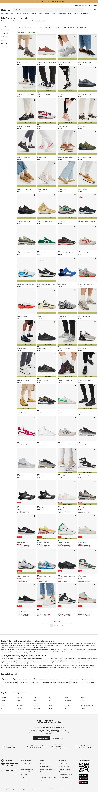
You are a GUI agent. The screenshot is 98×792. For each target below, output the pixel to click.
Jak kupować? (68, 763)
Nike (34, 700)
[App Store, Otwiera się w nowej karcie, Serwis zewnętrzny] (83, 778)
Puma (2, 708)
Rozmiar (30, 27)
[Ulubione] (91, 10)
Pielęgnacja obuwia (68, 769)
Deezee (19, 703)
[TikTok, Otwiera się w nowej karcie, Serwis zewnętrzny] (16, 765)
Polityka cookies (61, 789)
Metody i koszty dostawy (30, 763)
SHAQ (83, 708)
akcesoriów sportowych (39, 658)
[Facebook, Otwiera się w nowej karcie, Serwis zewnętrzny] (12, 765)
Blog (73, 5)
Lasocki (67, 697)
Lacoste (19, 708)
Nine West (68, 700)
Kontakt (30, 777)
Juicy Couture (69, 705)
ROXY (50, 700)
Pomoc (95, 5)
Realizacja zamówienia (30, 769)
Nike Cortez (55, 649)
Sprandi (3, 705)
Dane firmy (49, 763)
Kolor (35, 27)
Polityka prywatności (35, 789)
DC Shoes (3, 703)
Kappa (19, 700)
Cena (41, 27)
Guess (67, 708)
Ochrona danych (70, 789)
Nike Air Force (86, 645)
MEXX (51, 703)
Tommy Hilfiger (37, 703)
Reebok (51, 705)
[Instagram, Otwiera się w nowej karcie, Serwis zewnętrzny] (3, 765)
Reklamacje (30, 774)
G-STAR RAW (36, 708)
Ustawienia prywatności (23, 789)
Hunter (35, 697)
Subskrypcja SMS (68, 777)
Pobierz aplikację (80, 5)
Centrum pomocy (30, 780)
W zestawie (71, 27)
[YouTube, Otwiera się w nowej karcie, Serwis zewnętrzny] (7, 765)
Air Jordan (39, 660)
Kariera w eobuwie (49, 772)
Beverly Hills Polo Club (87, 705)
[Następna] (94, 1)
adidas (83, 700)
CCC (50, 697)
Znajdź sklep (88, 5)
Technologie (68, 772)
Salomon (19, 697)
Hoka (50, 708)
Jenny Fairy (68, 703)
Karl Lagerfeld (37, 705)
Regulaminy (49, 780)
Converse (83, 703)
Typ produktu (56, 27)
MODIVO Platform (49, 766)
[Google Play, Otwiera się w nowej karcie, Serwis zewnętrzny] (83, 775)
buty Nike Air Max (59, 645)
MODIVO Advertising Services (49, 777)
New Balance (20, 705)
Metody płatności (30, 772)
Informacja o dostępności (68, 774)
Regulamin (14, 789)
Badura (3, 700)
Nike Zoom (64, 649)
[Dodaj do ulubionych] (34, 36)
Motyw (64, 27)
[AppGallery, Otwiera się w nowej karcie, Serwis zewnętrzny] (83, 782)
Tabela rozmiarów (68, 766)
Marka (47, 27)
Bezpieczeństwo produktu (68, 780)
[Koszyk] (95, 10)
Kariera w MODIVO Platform (49, 769)
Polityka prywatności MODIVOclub (49, 789)
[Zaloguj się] (88, 10)
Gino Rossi (4, 697)
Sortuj (19, 27)
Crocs (82, 697)
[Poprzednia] (4, 1)
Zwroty (29, 766)
